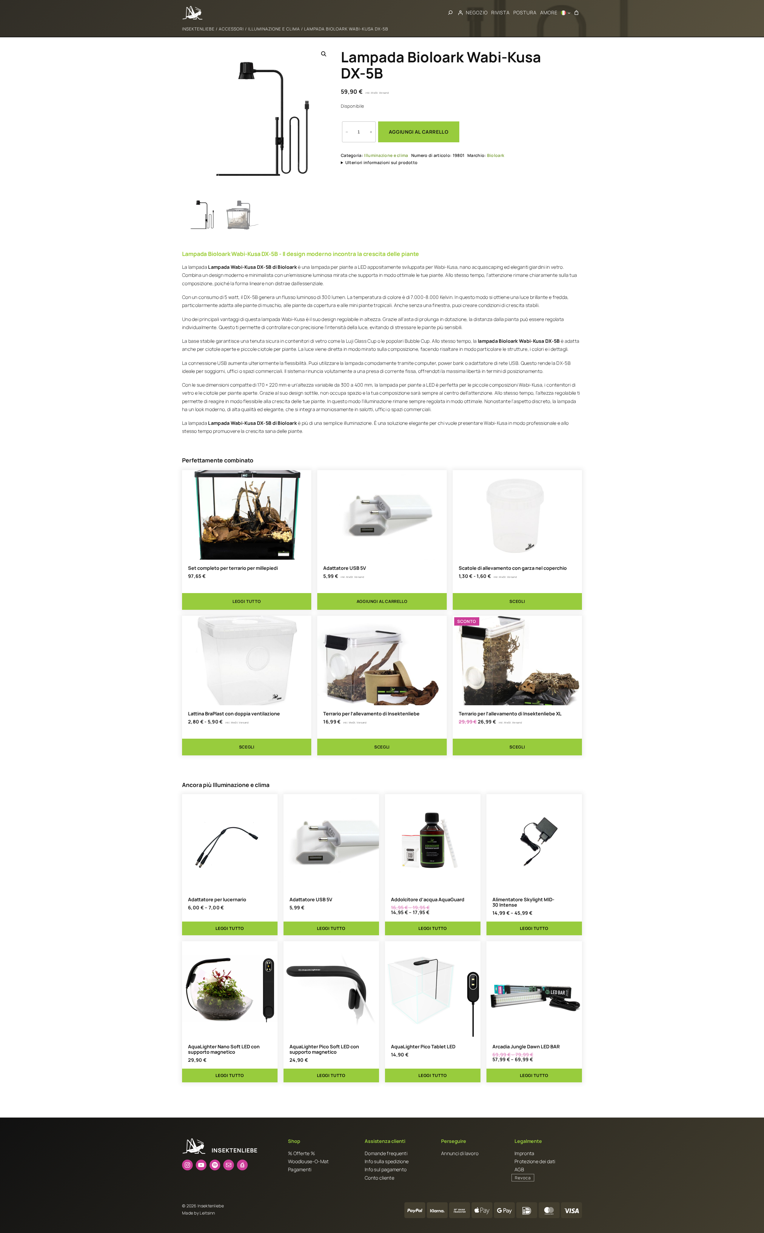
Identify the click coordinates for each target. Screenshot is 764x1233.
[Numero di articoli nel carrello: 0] (576, 12)
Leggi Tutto (229, 928)
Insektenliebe (198, 29)
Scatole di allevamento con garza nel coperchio (513, 568)
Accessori (231, 29)
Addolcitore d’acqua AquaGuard (427, 899)
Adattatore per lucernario (217, 899)
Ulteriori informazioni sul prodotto (381, 162)
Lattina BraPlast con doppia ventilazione (234, 713)
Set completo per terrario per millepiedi (233, 568)
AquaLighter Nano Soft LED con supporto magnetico (224, 1049)
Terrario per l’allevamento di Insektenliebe (371, 713)
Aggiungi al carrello (419, 132)
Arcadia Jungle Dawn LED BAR (526, 1046)
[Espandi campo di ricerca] (450, 13)
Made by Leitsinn (198, 1213)
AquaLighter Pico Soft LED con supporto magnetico (324, 1049)
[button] (323, 54)
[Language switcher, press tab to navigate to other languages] (566, 12)
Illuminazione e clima (274, 29)
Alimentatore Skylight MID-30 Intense (523, 902)
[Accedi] (460, 12)
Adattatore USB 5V (344, 568)
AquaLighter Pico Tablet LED (423, 1046)
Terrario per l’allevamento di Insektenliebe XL (510, 713)
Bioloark (495, 155)
